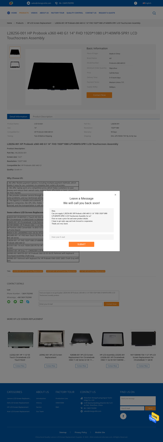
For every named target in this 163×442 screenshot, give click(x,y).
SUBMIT (81, 244)
